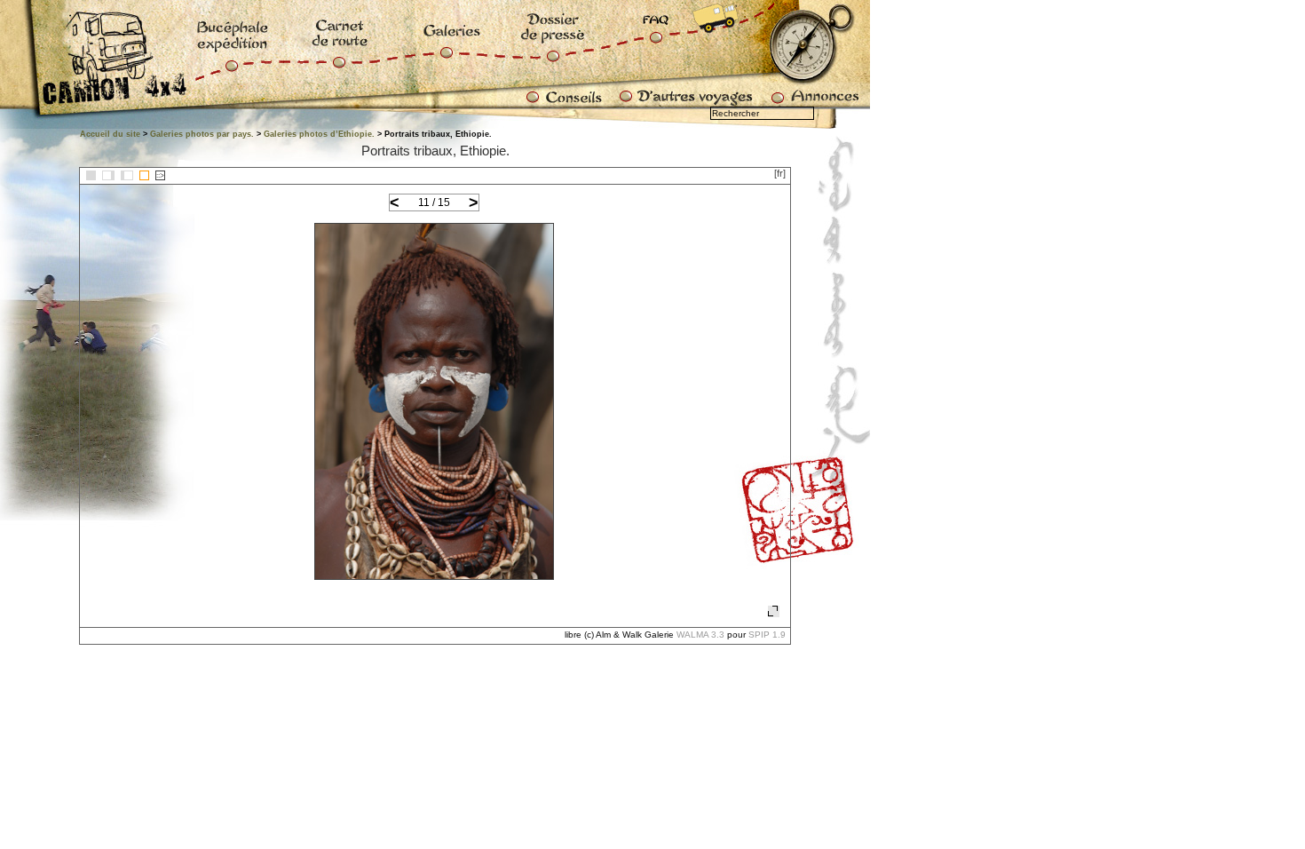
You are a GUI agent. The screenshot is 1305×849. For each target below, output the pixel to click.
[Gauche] (108, 175)
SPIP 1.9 (767, 634)
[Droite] (127, 175)
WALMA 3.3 (700, 634)
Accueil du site (110, 134)
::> (160, 175)
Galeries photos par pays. (202, 134)
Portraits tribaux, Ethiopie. (435, 150)
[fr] (780, 173)
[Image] (144, 175)
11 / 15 (434, 202)
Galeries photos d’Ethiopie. (319, 134)
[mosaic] (91, 175)
